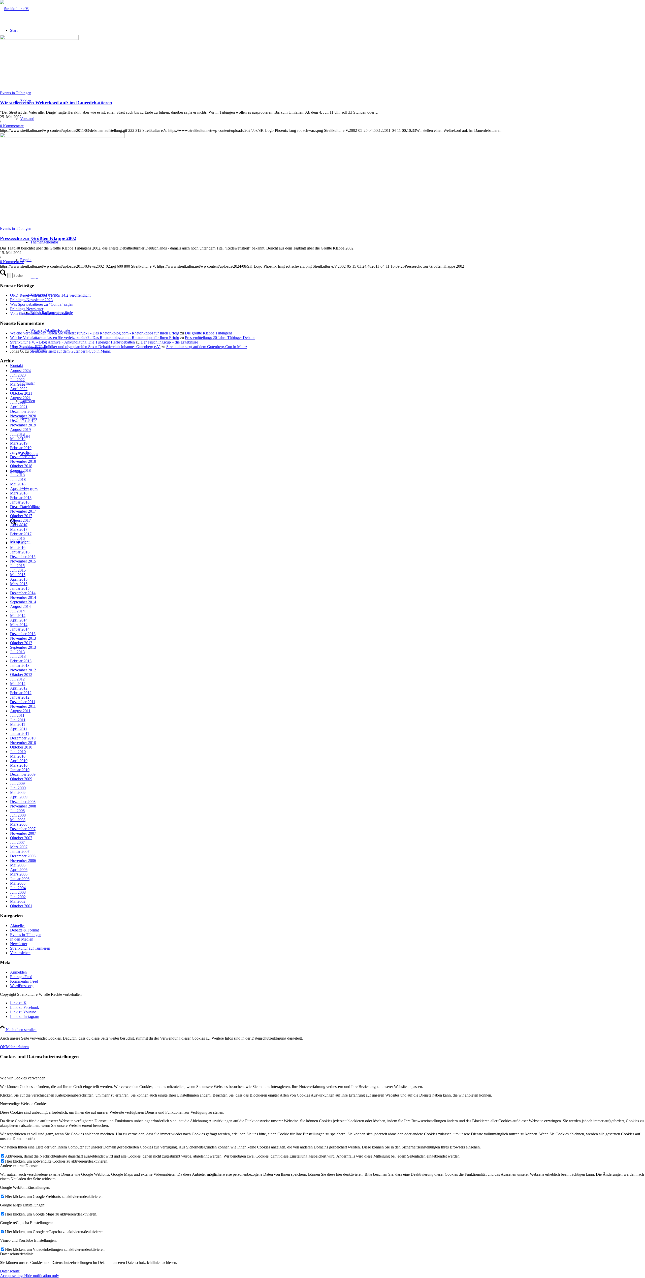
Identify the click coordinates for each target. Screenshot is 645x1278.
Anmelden (18, 972)
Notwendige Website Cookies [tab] (23, 1104)
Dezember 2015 (23, 556)
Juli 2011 (17, 715)
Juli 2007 (17, 842)
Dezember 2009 (23, 774)
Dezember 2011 (22, 702)
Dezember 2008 (23, 801)
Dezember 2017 (23, 507)
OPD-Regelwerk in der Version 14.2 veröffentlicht (50, 295)
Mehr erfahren (17, 1047)
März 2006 (18, 874)
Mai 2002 (17, 901)
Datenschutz (10, 1271)
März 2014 (18, 624)
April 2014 (18, 620)
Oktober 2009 (21, 779)
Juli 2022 (17, 380)
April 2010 (18, 761)
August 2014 (20, 606)
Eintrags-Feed (21, 977)
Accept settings (12, 1275)
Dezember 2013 (23, 634)
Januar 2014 (19, 629)
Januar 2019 (19, 452)
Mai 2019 (17, 439)
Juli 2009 (17, 783)
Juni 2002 (18, 897)
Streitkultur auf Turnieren (30, 948)
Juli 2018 (17, 475)
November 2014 (23, 597)
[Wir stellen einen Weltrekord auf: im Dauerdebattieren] (39, 38)
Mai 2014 (17, 615)
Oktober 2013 (21, 643)
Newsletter (18, 944)
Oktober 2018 (21, 466)
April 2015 (18, 579)
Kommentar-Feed (24, 981)
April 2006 (18, 869)
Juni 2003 (18, 892)
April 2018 (18, 488)
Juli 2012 (17, 679)
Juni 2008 (18, 815)
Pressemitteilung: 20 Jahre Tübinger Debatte (220, 337)
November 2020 (23, 416)
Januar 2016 (19, 552)
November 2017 (23, 511)
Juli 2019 (17, 434)
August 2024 (20, 370)
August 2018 (20, 470)
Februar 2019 (20, 448)
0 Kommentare (12, 126)
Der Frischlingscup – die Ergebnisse (169, 342)
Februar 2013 (20, 661)
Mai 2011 (17, 724)
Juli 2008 (17, 810)
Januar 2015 (19, 588)
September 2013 (23, 647)
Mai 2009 (17, 792)
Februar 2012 (20, 693)
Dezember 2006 (23, 856)
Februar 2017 (20, 534)
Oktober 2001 (21, 906)
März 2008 (18, 824)
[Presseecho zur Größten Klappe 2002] (62, 136)
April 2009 (18, 797)
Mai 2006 (17, 865)
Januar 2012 (19, 697)
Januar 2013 (19, 665)
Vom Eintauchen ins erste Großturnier (40, 313)
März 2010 (18, 765)
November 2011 (23, 706)
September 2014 (23, 602)
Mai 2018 (17, 484)
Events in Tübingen (15, 93)
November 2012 (23, 670)
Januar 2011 (19, 733)
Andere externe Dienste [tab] (19, 1166)
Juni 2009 (18, 788)
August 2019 (20, 429)
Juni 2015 (18, 570)
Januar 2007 (19, 851)
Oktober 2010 (21, 747)
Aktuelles (17, 925)
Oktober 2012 (21, 674)
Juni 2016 (18, 543)
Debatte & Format (24, 930)
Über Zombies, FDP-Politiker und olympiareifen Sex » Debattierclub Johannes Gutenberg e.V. (85, 347)
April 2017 (18, 525)
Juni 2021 (18, 402)
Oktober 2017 (21, 516)
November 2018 (23, 461)
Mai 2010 (17, 756)
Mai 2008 (17, 820)
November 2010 (23, 742)
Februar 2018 (20, 497)
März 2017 (18, 529)
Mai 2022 (17, 384)
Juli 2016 (17, 538)
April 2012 (18, 688)
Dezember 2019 (23, 420)
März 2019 (18, 443)
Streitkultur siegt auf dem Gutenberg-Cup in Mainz (206, 347)
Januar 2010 (19, 770)
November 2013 (23, 638)
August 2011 (20, 711)
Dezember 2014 (23, 593)
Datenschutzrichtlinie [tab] (17, 1254)
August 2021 (20, 398)
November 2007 (23, 833)
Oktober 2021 (21, 393)
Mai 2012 (17, 683)
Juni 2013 (18, 656)
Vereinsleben (20, 953)
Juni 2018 (18, 479)
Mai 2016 (17, 547)
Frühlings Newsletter (26, 309)
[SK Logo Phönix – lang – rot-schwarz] (14, 9)
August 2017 (20, 520)
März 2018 (18, 493)
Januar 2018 (19, 502)
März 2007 (18, 847)
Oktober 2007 (21, 838)
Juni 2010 (18, 752)
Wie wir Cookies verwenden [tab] (22, 1078)
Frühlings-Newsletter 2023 (31, 300)
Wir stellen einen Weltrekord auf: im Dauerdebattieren (56, 102)
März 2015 (18, 584)
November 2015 (23, 561)
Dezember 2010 (23, 738)
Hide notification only (41, 1275)
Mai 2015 (17, 575)
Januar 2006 (19, 879)
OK (3, 1047)
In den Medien (21, 939)
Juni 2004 (18, 888)
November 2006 (23, 860)
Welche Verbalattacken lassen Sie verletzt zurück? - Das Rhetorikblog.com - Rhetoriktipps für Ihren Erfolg (94, 333)
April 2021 (18, 407)
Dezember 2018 (23, 457)
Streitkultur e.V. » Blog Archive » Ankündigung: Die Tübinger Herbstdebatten (72, 342)
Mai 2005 (17, 883)
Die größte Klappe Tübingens (208, 333)
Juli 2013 (17, 652)
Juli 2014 (17, 611)
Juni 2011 (17, 720)
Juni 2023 (18, 375)
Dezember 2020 (23, 411)
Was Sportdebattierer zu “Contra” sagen (41, 304)
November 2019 (23, 425)
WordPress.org (22, 986)
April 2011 (18, 729)
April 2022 (18, 389)
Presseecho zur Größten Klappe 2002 (38, 238)
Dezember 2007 (23, 829)
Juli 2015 (17, 566)
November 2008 (23, 806)
